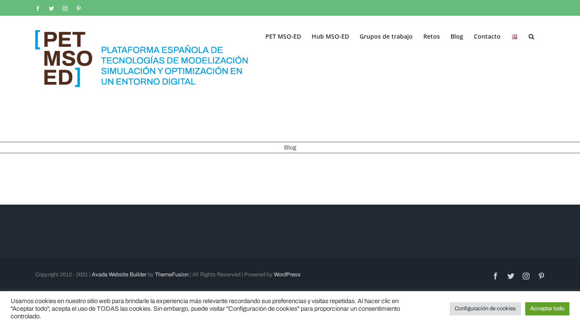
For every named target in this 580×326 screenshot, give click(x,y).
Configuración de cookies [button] (485, 309)
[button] (531, 36)
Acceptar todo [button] (547, 309)
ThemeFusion (172, 275)
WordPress (287, 275)
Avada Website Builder (119, 275)
